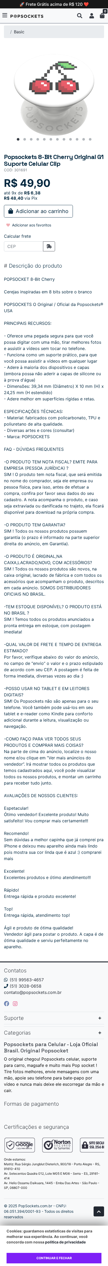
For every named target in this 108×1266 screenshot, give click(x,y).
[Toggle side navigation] (5, 15)
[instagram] (15, 1003)
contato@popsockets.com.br (33, 992)
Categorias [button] (17, 1033)
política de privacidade (65, 1242)
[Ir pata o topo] (99, 1211)
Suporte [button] (14, 1018)
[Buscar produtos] (80, 15)
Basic (19, 31)
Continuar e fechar (54, 1258)
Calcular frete (17, 236)
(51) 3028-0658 (25, 986)
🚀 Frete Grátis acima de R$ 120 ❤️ (54, 4)
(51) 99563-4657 (27, 979)
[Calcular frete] (49, 246)
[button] (91, 15)
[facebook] (7, 1003)
